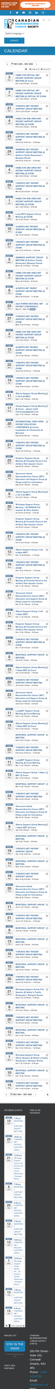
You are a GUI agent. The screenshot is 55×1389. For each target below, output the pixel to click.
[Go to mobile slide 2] (46, 9)
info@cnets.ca (39, 1384)
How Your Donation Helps (35, 5)
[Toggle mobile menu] (49, 20)
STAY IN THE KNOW (14, 1346)
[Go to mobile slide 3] (48, 8)
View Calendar (17, 1325)
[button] (47, 1095)
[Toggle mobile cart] (43, 20)
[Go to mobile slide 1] (44, 8)
